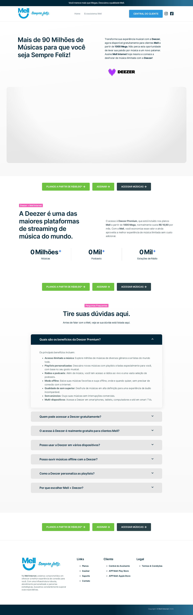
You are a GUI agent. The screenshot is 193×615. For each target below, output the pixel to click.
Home (77, 13)
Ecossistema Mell (93, 13)
